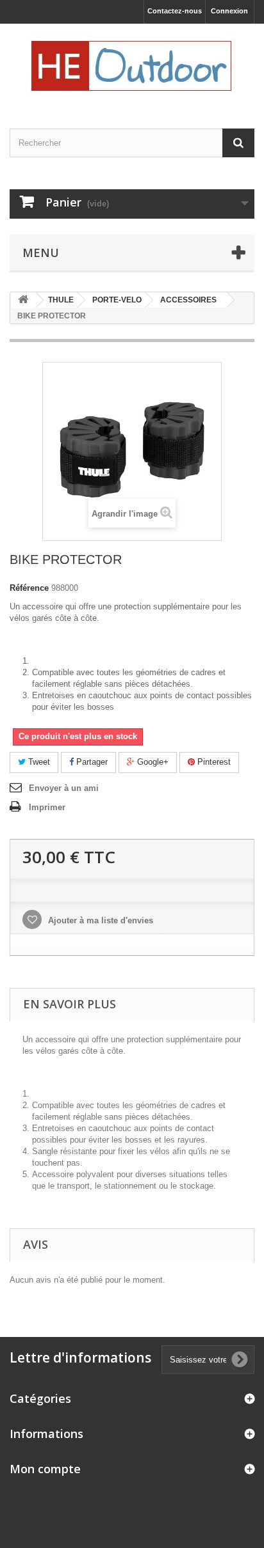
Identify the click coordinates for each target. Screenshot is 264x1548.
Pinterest (213, 762)
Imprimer (47, 807)
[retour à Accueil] (23, 300)
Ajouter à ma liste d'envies (99, 920)
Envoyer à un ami (64, 788)
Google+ (152, 762)
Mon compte (45, 1468)
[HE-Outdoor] (132, 65)
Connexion (229, 11)
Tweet (38, 762)
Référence (29, 588)
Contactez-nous (174, 11)
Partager (91, 762)
